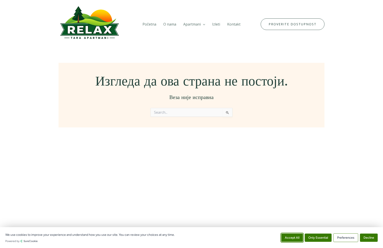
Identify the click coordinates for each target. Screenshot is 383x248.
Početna (149, 24)
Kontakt (233, 24)
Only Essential (318, 237)
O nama (169, 24)
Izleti (216, 24)
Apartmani (192, 24)
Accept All (292, 237)
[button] (203, 24)
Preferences (345, 237)
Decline (368, 237)
